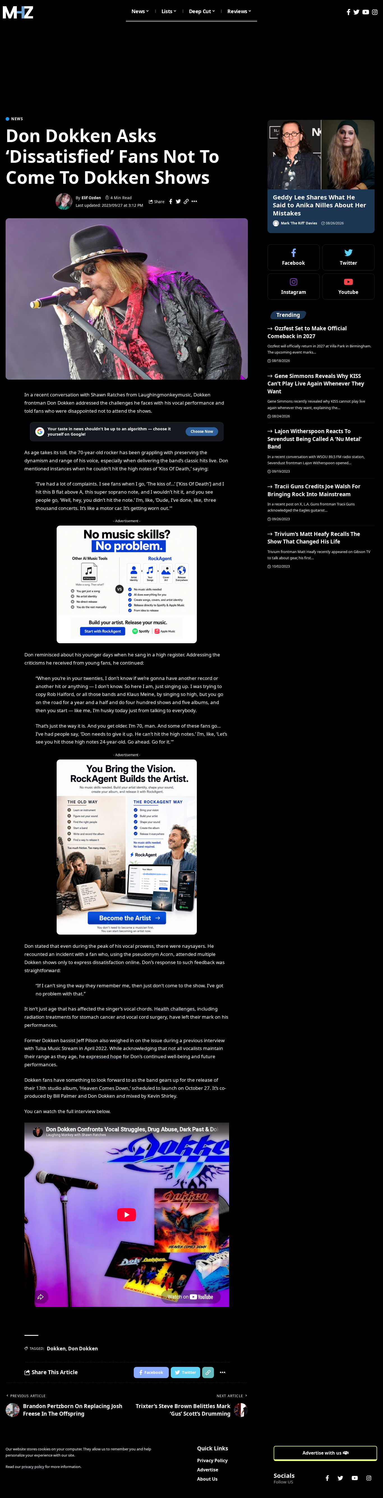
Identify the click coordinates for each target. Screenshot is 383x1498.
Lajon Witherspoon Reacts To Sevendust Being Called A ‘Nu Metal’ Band (314, 439)
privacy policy (33, 1466)
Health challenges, (175, 1008)
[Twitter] (356, 12)
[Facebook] (348, 12)
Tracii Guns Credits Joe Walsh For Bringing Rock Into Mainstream (314, 490)
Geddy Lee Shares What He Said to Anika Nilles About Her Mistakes (319, 204)
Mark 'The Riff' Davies (299, 223)
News (17, 119)
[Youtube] (348, 286)
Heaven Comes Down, (105, 1088)
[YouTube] (366, 12)
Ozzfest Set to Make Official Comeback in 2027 (307, 332)
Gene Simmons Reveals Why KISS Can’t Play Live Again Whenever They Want (315, 383)
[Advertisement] (191, 66)
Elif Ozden (91, 197)
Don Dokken (83, 1348)
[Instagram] (375, 12)
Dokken (56, 1348)
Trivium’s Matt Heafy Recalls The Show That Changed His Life (313, 537)
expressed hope (104, 1056)
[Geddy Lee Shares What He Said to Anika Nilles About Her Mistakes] (321, 154)
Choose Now (202, 431)
